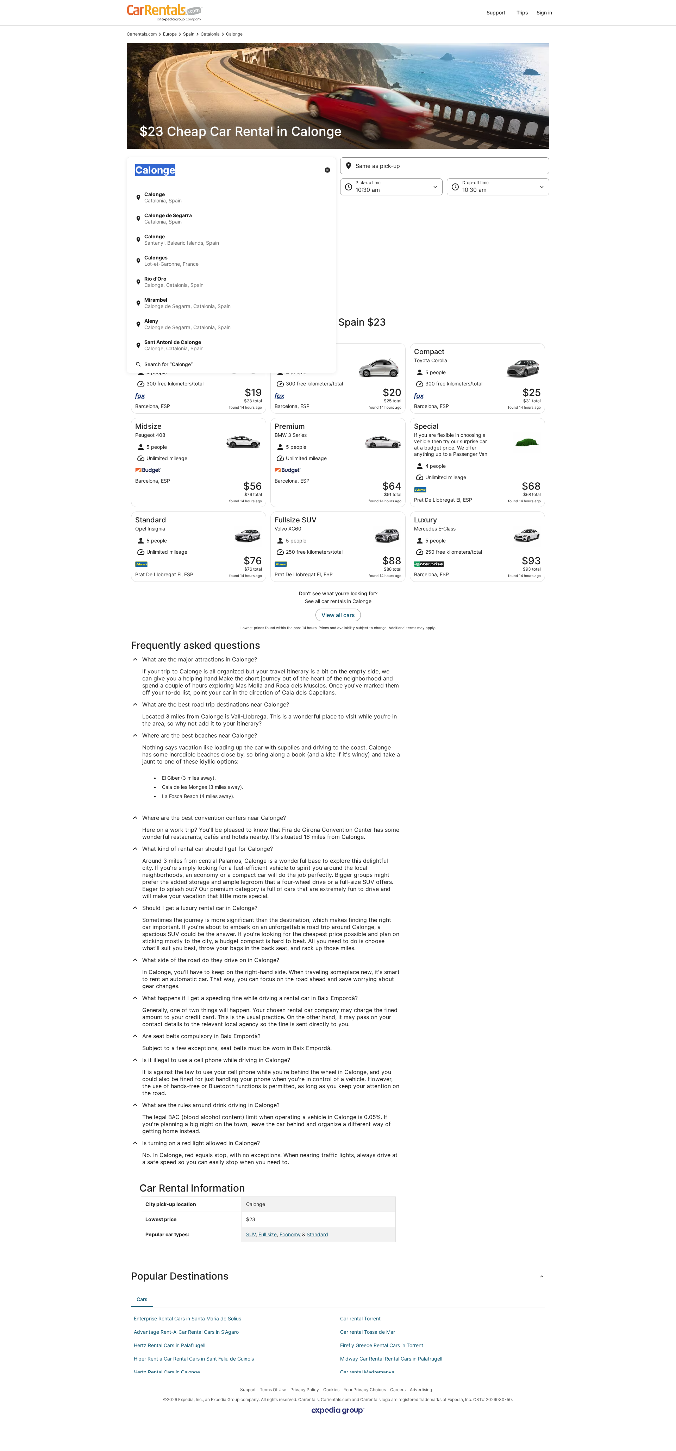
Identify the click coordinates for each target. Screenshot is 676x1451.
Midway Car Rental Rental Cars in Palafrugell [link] (391, 1359)
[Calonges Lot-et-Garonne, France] (231, 260)
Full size (267, 1234)
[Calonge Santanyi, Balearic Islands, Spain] (231, 239)
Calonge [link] (234, 34)
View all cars (338, 614)
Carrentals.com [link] (142, 34)
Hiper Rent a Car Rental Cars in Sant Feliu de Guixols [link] (194, 1359)
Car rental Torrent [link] (360, 1318)
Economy (290, 1234)
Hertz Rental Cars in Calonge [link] (167, 1372)
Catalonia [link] (210, 34)
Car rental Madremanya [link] (367, 1372)
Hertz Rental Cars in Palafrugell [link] (169, 1345)
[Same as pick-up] (444, 165)
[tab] (142, 1299)
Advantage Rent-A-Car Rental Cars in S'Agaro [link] (186, 1332)
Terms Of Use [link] (273, 1389)
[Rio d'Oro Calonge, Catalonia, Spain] (231, 282)
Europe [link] (170, 34)
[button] (338, 253)
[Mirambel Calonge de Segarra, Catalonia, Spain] (231, 303)
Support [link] (248, 1389)
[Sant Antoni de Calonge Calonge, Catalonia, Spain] (231, 345)
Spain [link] (188, 34)
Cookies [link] (331, 1389)
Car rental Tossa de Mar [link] (367, 1332)
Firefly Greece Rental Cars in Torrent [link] (381, 1345)
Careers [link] (398, 1389)
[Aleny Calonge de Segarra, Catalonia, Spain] (231, 324)
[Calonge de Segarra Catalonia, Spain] (231, 218)
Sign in (544, 12)
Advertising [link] (421, 1389)
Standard (317, 1234)
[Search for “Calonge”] (231, 364)
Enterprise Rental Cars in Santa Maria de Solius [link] (187, 1318)
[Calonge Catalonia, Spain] (231, 197)
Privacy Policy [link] (304, 1389)
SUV (251, 1234)
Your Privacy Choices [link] (365, 1389)
